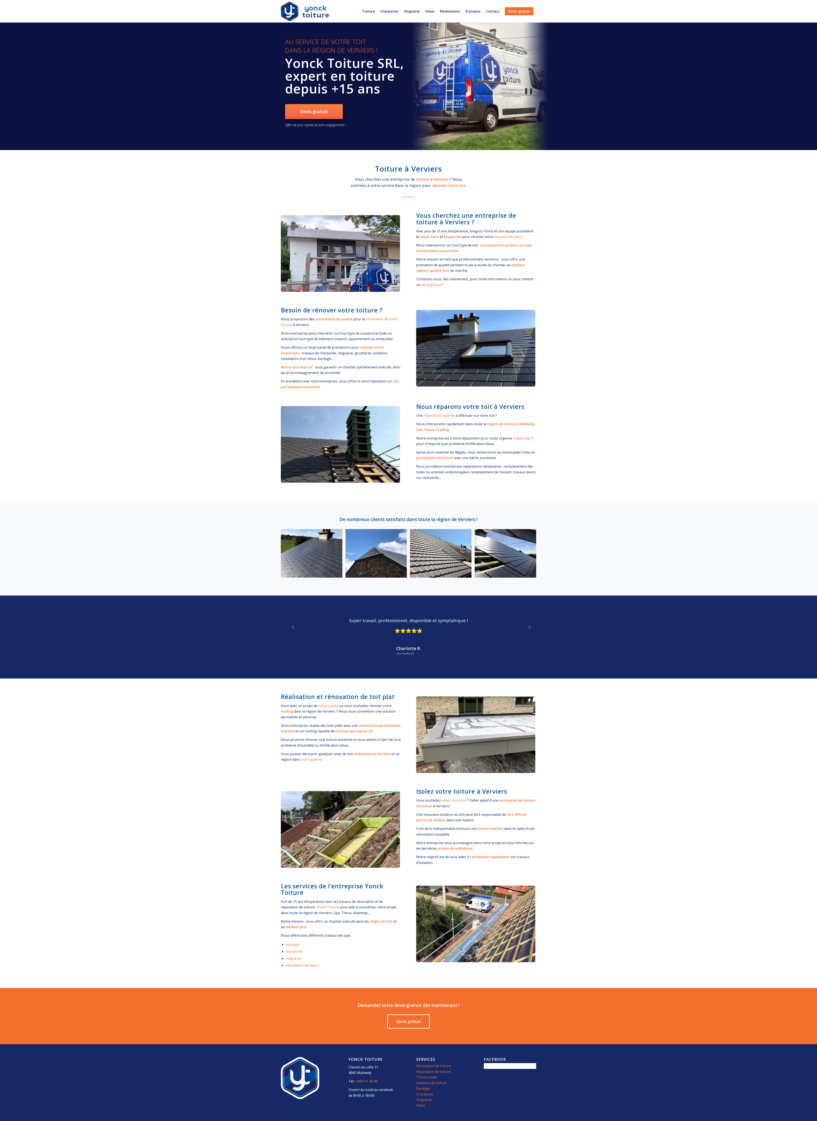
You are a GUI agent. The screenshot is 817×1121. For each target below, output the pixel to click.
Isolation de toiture (431, 1083)
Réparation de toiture (433, 1071)
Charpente (424, 1094)
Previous (290, 623)
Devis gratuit (314, 112)
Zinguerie (424, 1099)
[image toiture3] (507, 555)
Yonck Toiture (327, 907)
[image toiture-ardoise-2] (378, 555)
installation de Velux (302, 965)
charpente (294, 951)
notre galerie (311, 759)
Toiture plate (426, 1077)
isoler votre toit (454, 800)
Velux (420, 1105)
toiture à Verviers (508, 236)
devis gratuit (431, 284)
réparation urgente (439, 415)
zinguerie (293, 958)
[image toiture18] (442, 555)
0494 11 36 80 (367, 1081)
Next (526, 623)
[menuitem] (368, 11)
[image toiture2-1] (313, 555)
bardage (292, 944)
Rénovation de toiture (433, 1066)
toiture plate (328, 705)
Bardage (423, 1088)
